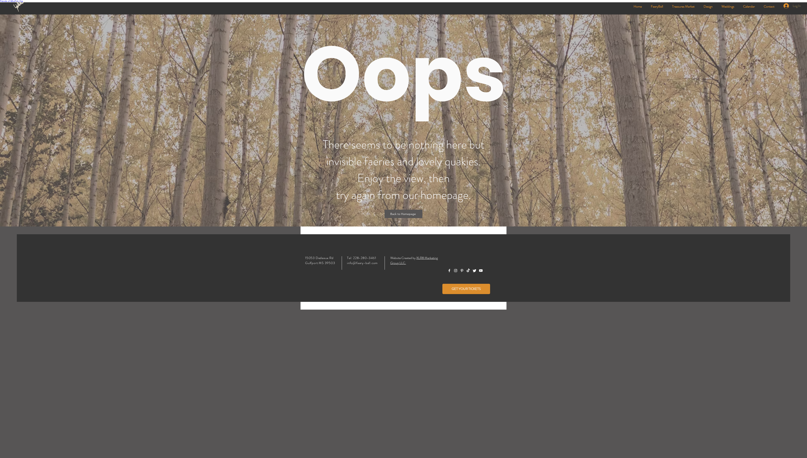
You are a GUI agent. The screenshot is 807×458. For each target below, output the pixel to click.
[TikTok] (468, 270)
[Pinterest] (462, 270)
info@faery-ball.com (362, 262)
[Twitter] (474, 270)
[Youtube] (481, 270)
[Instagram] (456, 270)
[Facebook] (449, 270)
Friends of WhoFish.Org (11, 1)
